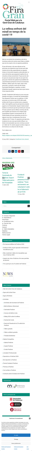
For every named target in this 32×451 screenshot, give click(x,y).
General (27, 139)
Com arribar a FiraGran (9, 370)
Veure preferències (16, 443)
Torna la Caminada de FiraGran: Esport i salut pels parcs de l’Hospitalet (8, 178)
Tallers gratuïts (8, 328)
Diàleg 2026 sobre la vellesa (12, 316)
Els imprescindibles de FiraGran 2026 (13, 244)
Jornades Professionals (10, 353)
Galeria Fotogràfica (8, 339)
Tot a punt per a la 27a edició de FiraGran (14, 263)
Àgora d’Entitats (7, 296)
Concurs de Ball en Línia (10, 313)
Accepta (16, 435)
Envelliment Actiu (20, 139)
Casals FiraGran (8, 346)
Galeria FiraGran (8, 342)
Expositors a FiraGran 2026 (11, 356)
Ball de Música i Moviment (11, 306)
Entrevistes (5, 219)
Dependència (7, 217)
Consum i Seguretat (9, 216)
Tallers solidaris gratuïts (11, 332)
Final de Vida (7, 223)
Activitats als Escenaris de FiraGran (14, 302)
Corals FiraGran (8, 349)
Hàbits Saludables (9, 229)
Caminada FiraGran (9, 309)
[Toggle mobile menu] (29, 2)
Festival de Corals (9, 320)
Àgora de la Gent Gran (9, 292)
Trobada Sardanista (9, 335)
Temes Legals (6, 234)
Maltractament (6, 233)
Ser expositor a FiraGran (10, 360)
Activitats (5, 299)
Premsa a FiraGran (8, 366)
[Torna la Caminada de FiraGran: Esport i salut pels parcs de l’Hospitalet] (8, 162)
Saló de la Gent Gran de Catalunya (12, 289)
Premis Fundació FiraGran (10, 363)
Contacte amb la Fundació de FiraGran (14, 373)
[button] (30, 418)
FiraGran (4, 225)
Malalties (4, 231)
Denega (16, 439)
